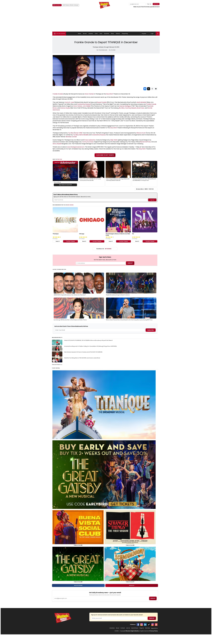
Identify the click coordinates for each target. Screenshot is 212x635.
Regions (142, 628)
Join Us (128, 628)
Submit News (134, 628)
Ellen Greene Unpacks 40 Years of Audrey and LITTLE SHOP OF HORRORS (83, 352)
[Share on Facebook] (144, 88)
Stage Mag (125, 33)
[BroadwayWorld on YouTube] (156, 624)
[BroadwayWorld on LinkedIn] (145, 624)
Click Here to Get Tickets (105, 155)
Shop (112, 33)
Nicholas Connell (71, 137)
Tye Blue (71, 133)
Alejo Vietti (113, 140)
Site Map (147, 628)
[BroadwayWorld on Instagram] (141, 624)
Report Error (154, 628)
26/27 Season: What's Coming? (70, 5)
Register (144, 33)
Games (118, 33)
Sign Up (151, 618)
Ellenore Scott (141, 133)
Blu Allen (121, 108)
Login (152, 33)
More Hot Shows (78, 585)
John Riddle (86, 106)
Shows (85, 33)
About (117, 628)
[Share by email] (155, 88)
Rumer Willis (78, 133)
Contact (122, 628)
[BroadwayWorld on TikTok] (148, 624)
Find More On (103, 249)
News (79, 33)
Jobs (101, 33)
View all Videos (56, 364)
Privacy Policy (153, 631)
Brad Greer (140, 108)
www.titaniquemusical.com (75, 147)
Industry (91, 33)
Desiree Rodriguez (125, 106)
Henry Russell (57, 144)
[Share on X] (148, 88)
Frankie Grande (58, 94)
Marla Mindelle (141, 102)
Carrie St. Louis (69, 102)
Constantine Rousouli (84, 104)
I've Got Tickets (70, 241)
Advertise (112, 628)
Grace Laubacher (89, 140)
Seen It (58, 241)
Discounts (131, 585)
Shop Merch (58, 5)
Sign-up (149, 4)
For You (59, 159)
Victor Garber (89, 94)
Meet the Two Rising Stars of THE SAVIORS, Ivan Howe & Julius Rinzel (82, 358)
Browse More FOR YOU (145, 189)
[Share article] (152, 88)
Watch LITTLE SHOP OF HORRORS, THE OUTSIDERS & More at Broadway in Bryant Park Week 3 (88, 340)
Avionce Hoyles (65, 108)
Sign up (152, 598)
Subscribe (150, 330)
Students (106, 33)
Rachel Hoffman (145, 142)
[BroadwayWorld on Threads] (152, 624)
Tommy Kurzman (87, 142)
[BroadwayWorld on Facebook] (137, 624)
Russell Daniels (101, 102)
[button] (158, 34)
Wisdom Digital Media (132, 631)
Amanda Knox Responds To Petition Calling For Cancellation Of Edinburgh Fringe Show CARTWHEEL (90, 346)
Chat (96, 33)
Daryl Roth (109, 94)
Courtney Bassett (130, 108)
